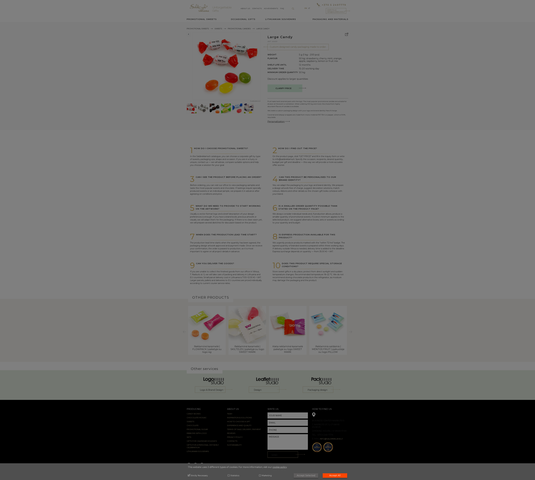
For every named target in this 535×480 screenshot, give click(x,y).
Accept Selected (306, 475)
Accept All (335, 475)
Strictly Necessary (199, 476)
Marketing (267, 476)
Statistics (234, 476)
